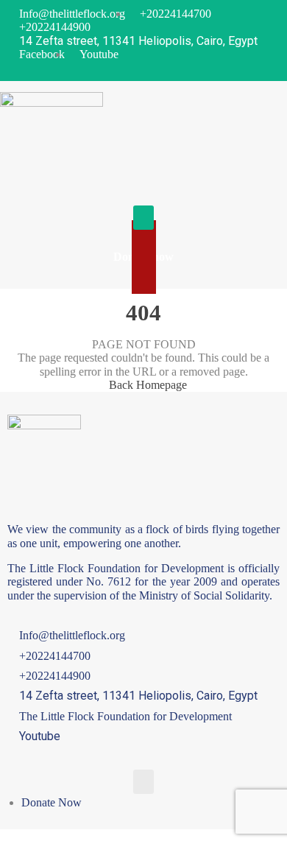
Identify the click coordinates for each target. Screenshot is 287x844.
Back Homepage (148, 385)
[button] (143, 217)
